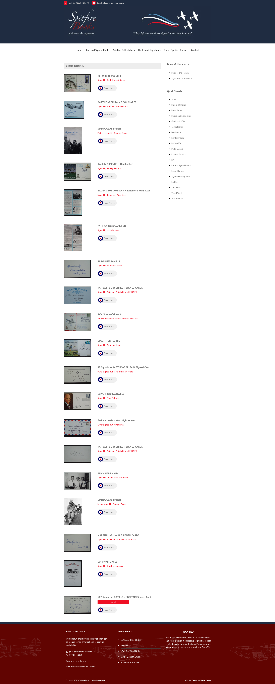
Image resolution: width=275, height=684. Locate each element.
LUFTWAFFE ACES (107, 561)
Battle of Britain (178, 105)
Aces (173, 99)
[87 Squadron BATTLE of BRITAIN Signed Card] (77, 374)
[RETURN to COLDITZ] (77, 83)
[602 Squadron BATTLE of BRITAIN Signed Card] (77, 604)
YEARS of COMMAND (130, 651)
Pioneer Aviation (178, 154)
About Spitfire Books (175, 50)
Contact (195, 50)
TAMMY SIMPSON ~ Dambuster (115, 164)
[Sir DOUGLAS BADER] (73, 140)
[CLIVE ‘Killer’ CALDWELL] (77, 401)
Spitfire (174, 182)
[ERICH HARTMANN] (77, 480)
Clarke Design (205, 680)
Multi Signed (177, 149)
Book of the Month (180, 72)
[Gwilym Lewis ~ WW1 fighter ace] (77, 427)
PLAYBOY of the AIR (130, 662)
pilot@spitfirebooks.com (113, 3)
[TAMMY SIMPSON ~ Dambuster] (77, 171)
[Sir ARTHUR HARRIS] (77, 348)
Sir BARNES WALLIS (109, 261)
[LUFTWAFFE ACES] (73, 573)
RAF (173, 160)
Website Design (191, 680)
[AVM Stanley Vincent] (77, 321)
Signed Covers (177, 171)
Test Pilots (176, 187)
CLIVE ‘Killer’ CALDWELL (111, 393)
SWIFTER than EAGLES (131, 656)
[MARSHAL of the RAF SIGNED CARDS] (77, 542)
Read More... (109, 88)
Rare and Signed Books (97, 50)
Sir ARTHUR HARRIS (109, 340)
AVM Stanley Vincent (109, 314)
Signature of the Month (182, 78)
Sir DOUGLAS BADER (109, 128)
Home (79, 50)
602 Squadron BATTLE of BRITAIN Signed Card (124, 597)
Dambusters (176, 132)
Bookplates (176, 110)
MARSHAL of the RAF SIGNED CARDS (118, 535)
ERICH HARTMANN (108, 473)
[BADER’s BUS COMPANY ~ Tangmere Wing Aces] (73, 202)
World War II (177, 198)
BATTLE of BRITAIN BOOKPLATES (117, 102)
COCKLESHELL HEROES (131, 640)
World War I (176, 193)
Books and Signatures (149, 50)
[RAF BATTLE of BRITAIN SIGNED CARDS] (77, 295)
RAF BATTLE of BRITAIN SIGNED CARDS (120, 287)
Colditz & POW (178, 121)
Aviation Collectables (124, 50)
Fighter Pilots (177, 138)
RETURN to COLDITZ (109, 75)
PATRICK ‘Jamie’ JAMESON (112, 225)
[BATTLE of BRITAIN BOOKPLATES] (74, 109)
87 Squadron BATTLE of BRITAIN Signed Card (123, 367)
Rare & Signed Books (181, 165)
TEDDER (124, 645)
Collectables (177, 127)
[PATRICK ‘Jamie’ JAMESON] (73, 237)
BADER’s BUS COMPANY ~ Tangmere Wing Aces (124, 190)
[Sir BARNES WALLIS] (77, 268)
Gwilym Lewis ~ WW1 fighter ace (116, 420)
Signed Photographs (180, 176)
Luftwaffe (176, 143)
